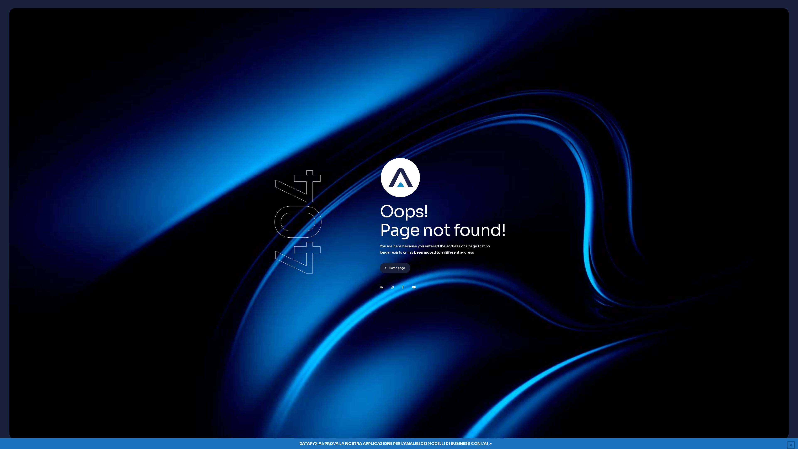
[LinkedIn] (381, 287)
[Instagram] (392, 287)
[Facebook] (403, 287)
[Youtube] (414, 287)
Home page (397, 268)
